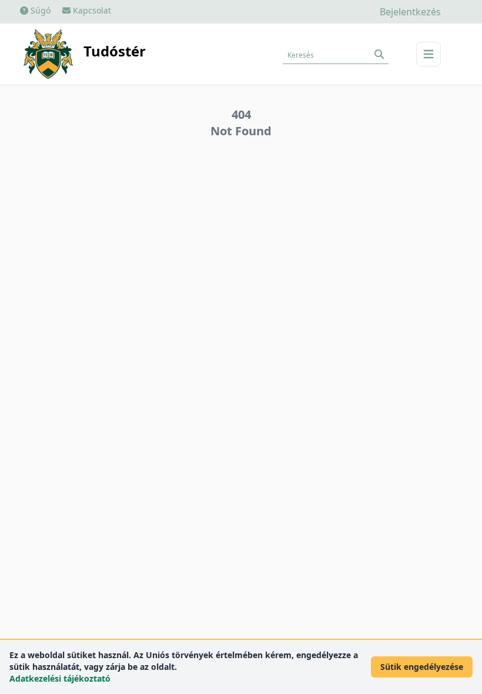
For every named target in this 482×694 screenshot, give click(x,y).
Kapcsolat (91, 10)
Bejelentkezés (410, 11)
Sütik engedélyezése (421, 666)
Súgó (39, 10)
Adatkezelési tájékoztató (60, 678)
